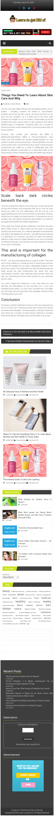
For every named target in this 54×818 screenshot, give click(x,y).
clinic (5, 595)
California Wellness (45, 591)
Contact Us (15, 810)
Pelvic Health (47, 615)
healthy (47, 601)
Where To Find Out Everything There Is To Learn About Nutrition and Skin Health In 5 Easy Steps (27, 435)
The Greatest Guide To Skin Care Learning (21, 479)
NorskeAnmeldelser (9, 612)
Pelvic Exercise (36, 615)
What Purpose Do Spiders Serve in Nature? (22, 676)
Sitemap (39, 810)
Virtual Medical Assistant (10, 624)
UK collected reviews (45, 621)
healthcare (46, 598)
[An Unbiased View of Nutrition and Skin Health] (24, 373)
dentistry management (44, 595)
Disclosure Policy (28, 810)
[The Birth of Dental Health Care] (10, 530)
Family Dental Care (26, 598)
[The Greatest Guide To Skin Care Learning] (24, 460)
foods (36, 598)
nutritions (46, 612)
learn (27, 104)
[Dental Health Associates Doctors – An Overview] (10, 543)
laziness (39, 605)
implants (29, 605)
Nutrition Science (8, 615)
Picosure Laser (7, 618)
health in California (34, 602)
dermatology (6, 598)
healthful (20, 601)
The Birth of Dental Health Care (30, 528)
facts (14, 598)
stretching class (8, 621)
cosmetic (12, 595)
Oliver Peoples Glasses (22, 615)
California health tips (17, 591)
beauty (6, 591)
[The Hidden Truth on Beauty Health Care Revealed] (10, 556)
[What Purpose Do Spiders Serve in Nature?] (10, 501)
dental (20, 594)
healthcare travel (8, 602)
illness (20, 605)
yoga (28, 624)
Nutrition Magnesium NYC (27, 612)
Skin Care (5, 83)
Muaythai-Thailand (45, 609)
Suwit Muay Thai (25, 621)
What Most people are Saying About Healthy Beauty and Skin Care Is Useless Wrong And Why (35, 515)
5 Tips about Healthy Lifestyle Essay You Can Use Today (28, 341)
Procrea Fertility (37, 618)
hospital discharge (8, 605)
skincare (47, 618)
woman (22, 624)
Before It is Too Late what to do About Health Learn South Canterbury (27, 333)
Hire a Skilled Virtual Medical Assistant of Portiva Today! (28, 701)
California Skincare (31, 591)
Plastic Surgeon (18, 618)
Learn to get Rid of (33, 744)
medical (17, 609)
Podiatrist (28, 618)
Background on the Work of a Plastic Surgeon (24, 705)
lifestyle (7, 608)
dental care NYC (30, 595)
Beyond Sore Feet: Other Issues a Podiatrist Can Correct (28, 689)
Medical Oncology (30, 609)
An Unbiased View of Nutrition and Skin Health (23, 391)
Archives (6, 574)
